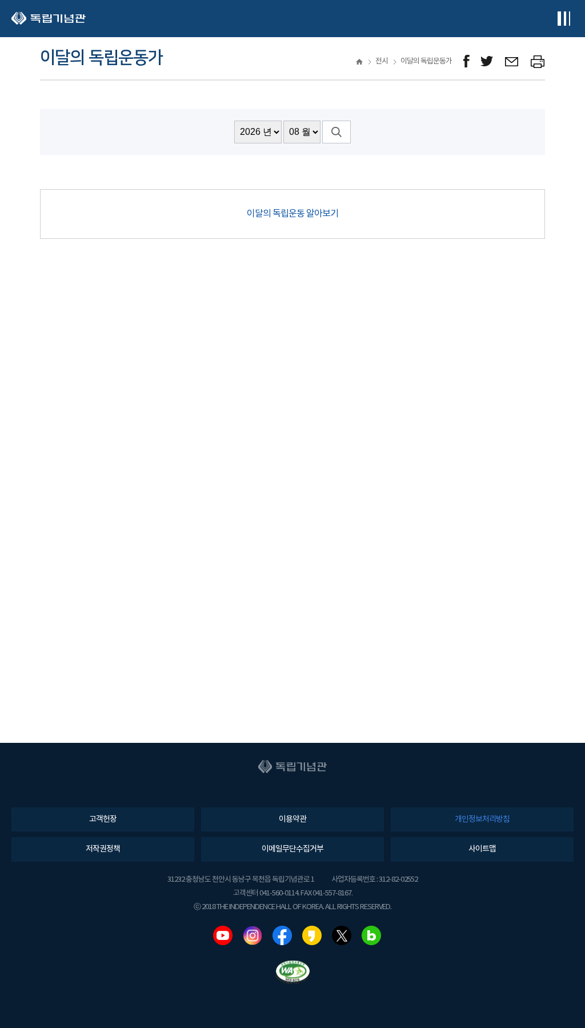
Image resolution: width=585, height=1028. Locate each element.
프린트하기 (538, 61)
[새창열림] (466, 61)
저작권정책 (103, 849)
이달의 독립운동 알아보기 (292, 214)
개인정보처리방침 (482, 819)
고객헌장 (103, 819)
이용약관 (292, 819)
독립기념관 (48, 18)
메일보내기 (512, 61)
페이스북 (282, 935)
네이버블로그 (371, 935)
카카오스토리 (312, 935)
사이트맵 (482, 849)
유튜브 (223, 935)
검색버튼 (336, 132)
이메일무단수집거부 (292, 849)
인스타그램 (252, 935)
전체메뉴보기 (564, 19)
